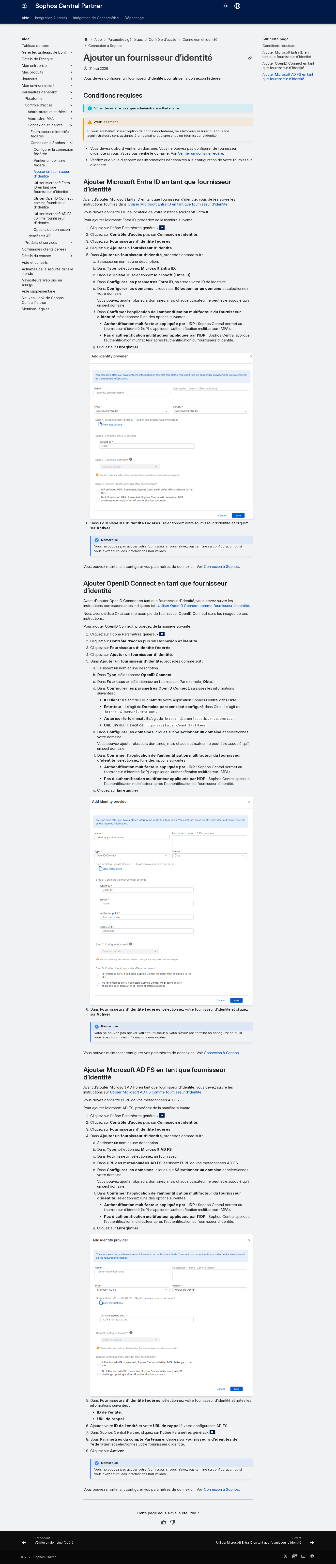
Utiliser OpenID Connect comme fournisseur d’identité (203, 605)
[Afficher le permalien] (250, 57)
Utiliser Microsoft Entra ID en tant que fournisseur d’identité (178, 204)
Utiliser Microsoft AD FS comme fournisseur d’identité (155, 1092)
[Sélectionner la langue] (237, 6)
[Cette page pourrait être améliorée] (172, 1522)
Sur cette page (275, 39)
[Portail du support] (294, 1557)
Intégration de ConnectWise (96, 18)
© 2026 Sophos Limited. (39, 1557)
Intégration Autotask (51, 18)
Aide (25, 18)
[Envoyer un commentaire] (312, 1557)
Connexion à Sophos (221, 566)
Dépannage (134, 18)
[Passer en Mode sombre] (225, 6)
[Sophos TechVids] (303, 1557)
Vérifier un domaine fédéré (200, 153)
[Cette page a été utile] (163, 1522)
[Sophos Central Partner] (24, 6)
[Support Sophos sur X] (286, 1557)
